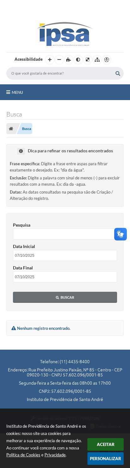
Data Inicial (24, 246)
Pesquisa (21, 225)
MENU (17, 92)
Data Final (23, 267)
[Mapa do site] (97, 60)
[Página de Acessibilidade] (107, 60)
